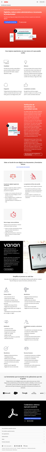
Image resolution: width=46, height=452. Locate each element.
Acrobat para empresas (6, 5)
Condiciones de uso (24, 448)
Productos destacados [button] (6, 441)
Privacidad (18, 448)
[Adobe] (6, 2)
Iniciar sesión (42, 1)
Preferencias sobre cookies (31, 448)
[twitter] (19, 446)
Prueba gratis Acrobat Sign (10, 22)
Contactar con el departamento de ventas (32, 418)
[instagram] (17, 446)
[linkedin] (21, 446)
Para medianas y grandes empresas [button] (8, 431)
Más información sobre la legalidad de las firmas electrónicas (32, 154)
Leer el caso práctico (8, 269)
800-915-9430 (23, 22)
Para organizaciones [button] (5, 433)
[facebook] (15, 446)
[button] (37, 2)
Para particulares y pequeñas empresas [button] (9, 428)
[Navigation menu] (2, 2)
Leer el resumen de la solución (23, 167)
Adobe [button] (3, 439)
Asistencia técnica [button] (5, 436)
